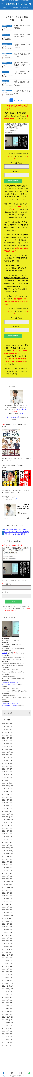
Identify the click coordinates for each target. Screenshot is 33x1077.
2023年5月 (5, 834)
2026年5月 (5, 732)
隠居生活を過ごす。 (16, 409)
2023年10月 (6, 820)
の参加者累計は (16, 417)
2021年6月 (5, 898)
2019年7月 (5, 963)
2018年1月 (5, 1014)
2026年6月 (5, 729)
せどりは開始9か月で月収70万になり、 (16, 407)
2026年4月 (5, 735)
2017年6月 (5, 1034)
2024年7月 (5, 794)
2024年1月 (5, 811)
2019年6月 (5, 966)
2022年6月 (5, 865)
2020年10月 (6, 921)
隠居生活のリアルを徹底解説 (10, 705)
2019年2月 (5, 977)
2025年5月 (5, 766)
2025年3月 (5, 772)
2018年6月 (5, 1000)
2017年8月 (5, 1028)
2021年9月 (5, 890)
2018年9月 (5, 991)
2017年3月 (5, 1042)
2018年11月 (6, 986)
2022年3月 (5, 873)
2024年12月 (6, 780)
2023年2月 (5, 842)
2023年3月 (5, 839)
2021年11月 (6, 884)
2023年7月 (5, 828)
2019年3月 (5, 975)
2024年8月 (5, 791)
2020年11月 (6, 918)
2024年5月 (5, 800)
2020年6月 (5, 932)
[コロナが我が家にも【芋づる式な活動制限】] (16, 28)
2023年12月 (6, 814)
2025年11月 (6, 749)
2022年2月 (5, 876)
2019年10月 (6, 955)
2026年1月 (5, 743)
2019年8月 (5, 960)
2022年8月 (5, 859)
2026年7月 (5, 727)
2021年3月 (5, 907)
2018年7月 (5, 997)
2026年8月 (5, 724)
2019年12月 (6, 949)
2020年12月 (6, 915)
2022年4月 (5, 870)
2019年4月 (5, 972)
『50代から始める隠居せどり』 (10, 682)
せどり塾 (4, 653)
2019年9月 (5, 958)
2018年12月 (6, 983)
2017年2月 (5, 1045)
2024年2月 (5, 808)
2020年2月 (5, 944)
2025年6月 (5, 763)
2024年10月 (6, 786)
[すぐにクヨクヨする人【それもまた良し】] (16, 46)
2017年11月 (6, 1020)
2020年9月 (5, 924)
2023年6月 (5, 831)
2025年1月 (5, 777)
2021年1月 (5, 913)
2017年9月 (5, 1025)
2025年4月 (5, 769)
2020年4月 (5, 938)
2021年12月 (6, 882)
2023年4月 (5, 836)
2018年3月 (5, 1008)
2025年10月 (6, 752)
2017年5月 (5, 1037)
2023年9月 (5, 822)
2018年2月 (5, 1011)
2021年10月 (6, 887)
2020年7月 (5, 929)
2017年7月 (5, 1031)
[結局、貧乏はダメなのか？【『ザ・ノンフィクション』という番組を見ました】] (16, 65)
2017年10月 (6, 1022)
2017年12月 (6, 1017)
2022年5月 (5, 867)
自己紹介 (5, 7)
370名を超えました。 (16, 419)
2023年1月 (5, 845)
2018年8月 (5, 994)
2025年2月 (5, 774)
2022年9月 (5, 856)
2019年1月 (5, 980)
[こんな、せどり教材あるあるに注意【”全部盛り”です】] (16, 74)
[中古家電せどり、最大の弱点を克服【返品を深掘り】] (16, 37)
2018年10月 (6, 989)
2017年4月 (5, 1039)
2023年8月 (5, 825)
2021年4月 (5, 904)
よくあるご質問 (14, 7)
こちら (15, 499)
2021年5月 (5, 901)
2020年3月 (5, 941)
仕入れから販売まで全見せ (9, 684)
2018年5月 (5, 1003)
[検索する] (29, 713)
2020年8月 (5, 927)
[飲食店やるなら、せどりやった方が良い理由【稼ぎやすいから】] (16, 83)
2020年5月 (5, 935)
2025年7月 (5, 760)
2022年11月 (6, 851)
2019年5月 (5, 969)
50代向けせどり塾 (24, 7)
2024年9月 (5, 789)
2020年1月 (5, 946)
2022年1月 (5, 879)
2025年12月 (6, 746)
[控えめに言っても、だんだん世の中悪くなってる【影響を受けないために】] (16, 56)
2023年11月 (6, 817)
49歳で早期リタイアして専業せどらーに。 (16, 405)
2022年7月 (5, 862)
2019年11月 (6, 952)
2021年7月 (5, 896)
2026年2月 (5, 741)
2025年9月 (5, 755)
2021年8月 (5, 893)
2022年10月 (6, 853)
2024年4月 (5, 803)
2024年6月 (5, 797)
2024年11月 (6, 783)
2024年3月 (5, 805)
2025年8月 (5, 758)
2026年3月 (5, 738)
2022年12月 (6, 848)
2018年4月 (5, 1006)
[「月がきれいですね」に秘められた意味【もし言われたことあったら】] (16, 93)
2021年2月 (5, 910)
